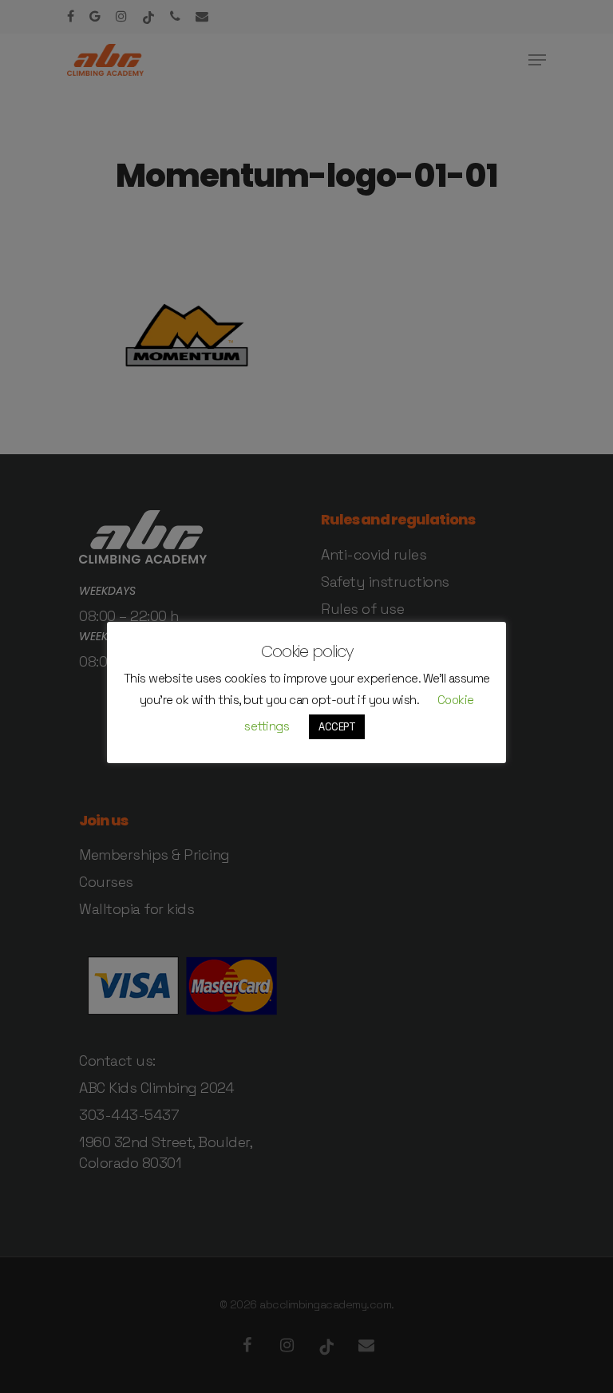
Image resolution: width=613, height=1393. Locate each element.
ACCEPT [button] (336, 727)
